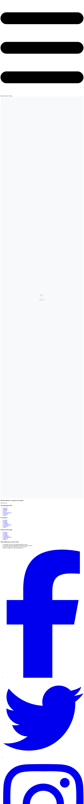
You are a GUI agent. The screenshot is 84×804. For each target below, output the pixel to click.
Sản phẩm (5, 510)
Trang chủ (5, 508)
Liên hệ (4, 515)
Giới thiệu (5, 509)
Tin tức (4, 511)
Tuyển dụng (5, 513)
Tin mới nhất (5, 523)
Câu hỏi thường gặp (7, 512)
